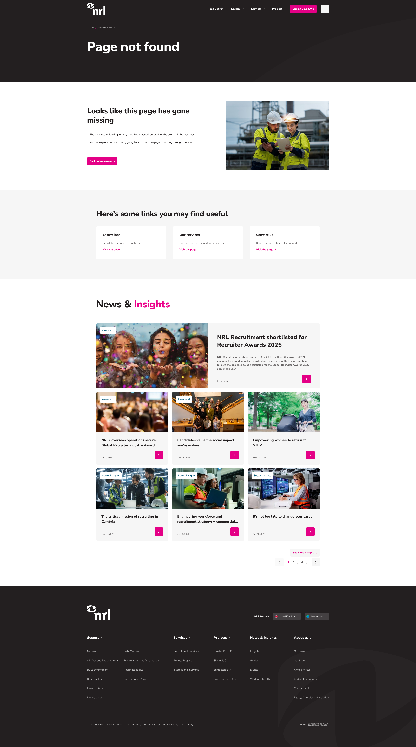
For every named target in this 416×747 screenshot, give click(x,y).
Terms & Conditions (116, 724)
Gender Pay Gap (152, 724)
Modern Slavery (170, 724)
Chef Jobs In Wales (106, 27)
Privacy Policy (97, 724)
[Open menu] (325, 9)
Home (91, 27)
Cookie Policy (134, 724)
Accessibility (187, 724)
